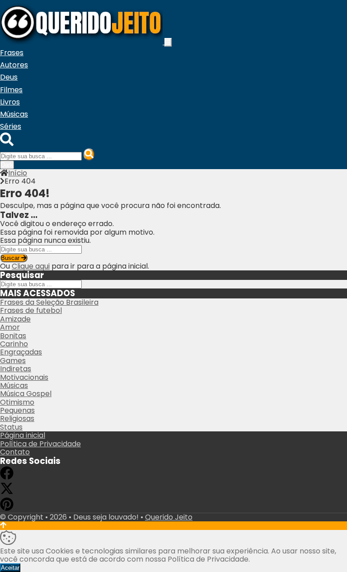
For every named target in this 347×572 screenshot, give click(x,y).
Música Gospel (26, 393)
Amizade (15, 319)
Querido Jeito (168, 517)
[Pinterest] (7, 508)
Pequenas (17, 410)
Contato (15, 452)
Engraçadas (21, 352)
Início (17, 173)
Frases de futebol (31, 310)
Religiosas (17, 418)
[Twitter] (7, 492)
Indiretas (15, 369)
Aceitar (10, 567)
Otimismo (17, 402)
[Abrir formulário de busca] (7, 143)
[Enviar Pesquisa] (89, 154)
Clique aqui (31, 266)
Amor (10, 327)
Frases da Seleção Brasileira (49, 302)
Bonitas (13, 336)
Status (11, 427)
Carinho (14, 344)
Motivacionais (24, 377)
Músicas (14, 385)
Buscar (11, 258)
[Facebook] (7, 477)
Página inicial (22, 435)
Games (13, 360)
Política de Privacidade (40, 444)
